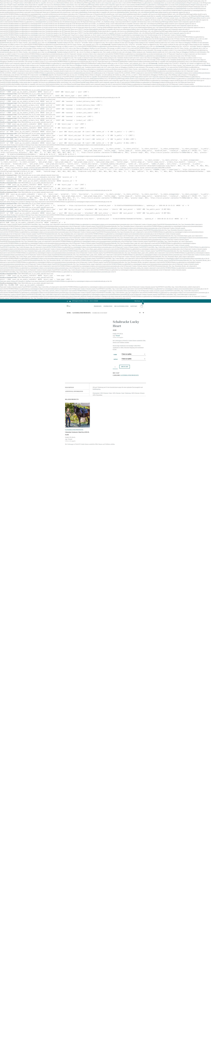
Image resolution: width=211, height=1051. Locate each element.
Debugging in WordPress (129, 40)
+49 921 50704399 (93, 301)
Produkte (98, 306)
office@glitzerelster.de (80, 301)
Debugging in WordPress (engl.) (159, 75)
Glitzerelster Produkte (81, 312)
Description (69, 387)
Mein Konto (137, 301)
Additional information (74, 391)
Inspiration (108, 306)
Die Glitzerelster (121, 306)
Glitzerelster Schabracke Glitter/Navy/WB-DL (77, 432)
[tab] (77, 387)
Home (69, 312)
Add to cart (124, 366)
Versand (118, 335)
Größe (116, 359)
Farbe (115, 354)
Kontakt (133, 306)
